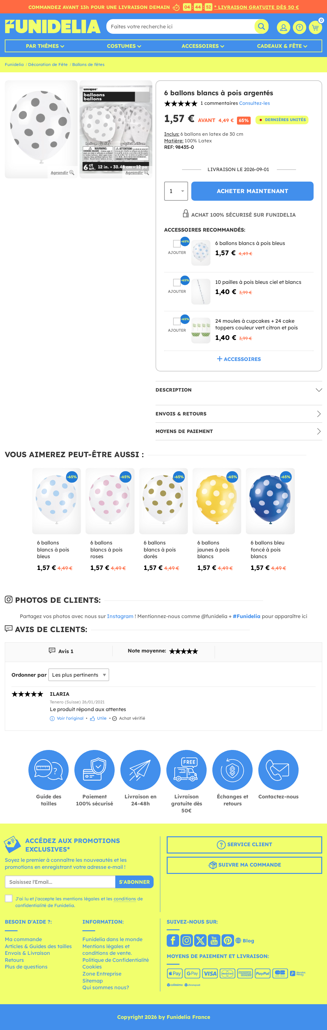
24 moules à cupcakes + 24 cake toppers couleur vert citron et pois (256, 324)
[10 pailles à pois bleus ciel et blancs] (200, 292)
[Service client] (299, 27)
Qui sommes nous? (105, 987)
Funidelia (14, 64)
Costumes (121, 45)
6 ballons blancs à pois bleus (250, 243)
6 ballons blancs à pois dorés (160, 549)
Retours (14, 960)
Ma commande (23, 939)
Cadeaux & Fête (279, 45)
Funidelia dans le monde (112, 939)
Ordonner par (29, 675)
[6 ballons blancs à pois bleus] (200, 253)
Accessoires (200, 45)
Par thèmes (42, 45)
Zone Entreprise (101, 973)
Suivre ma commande (249, 864)
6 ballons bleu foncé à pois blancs (268, 549)
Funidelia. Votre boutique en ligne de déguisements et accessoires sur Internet (53, 26)
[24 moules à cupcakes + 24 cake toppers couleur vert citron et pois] (200, 330)
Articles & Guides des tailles (38, 946)
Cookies (92, 966)
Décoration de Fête (48, 64)
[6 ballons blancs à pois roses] (110, 501)
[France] (173, 941)
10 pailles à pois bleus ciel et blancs (258, 282)
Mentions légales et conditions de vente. (107, 949)
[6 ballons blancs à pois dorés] (163, 501)
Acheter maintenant (252, 191)
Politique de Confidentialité (115, 960)
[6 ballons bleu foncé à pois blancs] (270, 501)
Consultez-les (254, 103)
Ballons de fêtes (88, 64)
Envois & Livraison (27, 953)
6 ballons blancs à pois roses (106, 549)
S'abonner (134, 882)
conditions (125, 899)
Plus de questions (26, 966)
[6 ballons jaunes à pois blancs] (217, 501)
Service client (249, 844)
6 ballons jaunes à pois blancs (213, 549)
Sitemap (92, 980)
